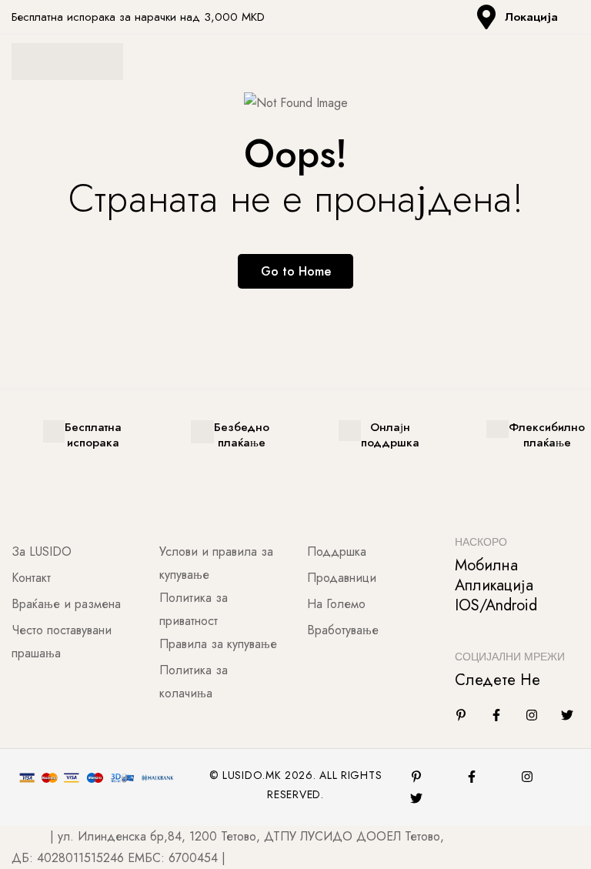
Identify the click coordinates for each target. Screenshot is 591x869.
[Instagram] (532, 715)
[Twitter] (567, 715)
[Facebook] (496, 715)
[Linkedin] (461, 715)
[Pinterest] (416, 776)
